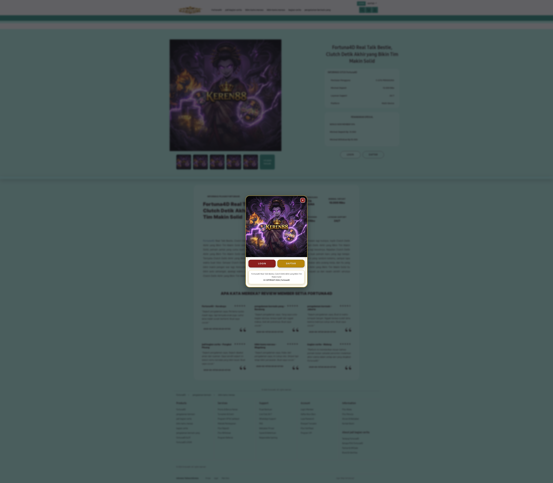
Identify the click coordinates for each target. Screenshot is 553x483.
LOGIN (262, 263)
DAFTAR (291, 263)
